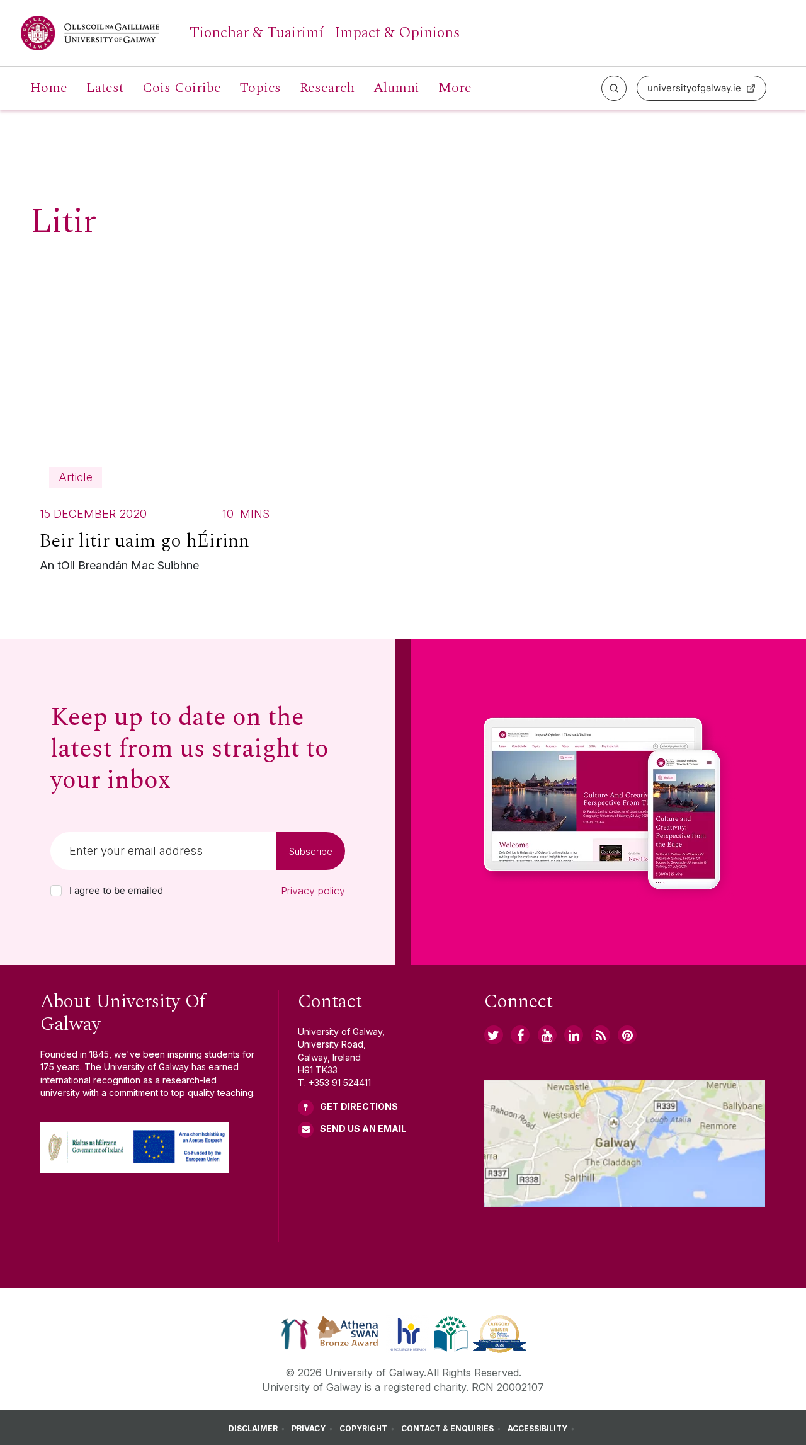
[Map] (625, 1143)
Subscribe (310, 851)
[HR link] (407, 1333)
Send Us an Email (363, 1128)
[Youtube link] (547, 1034)
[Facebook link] (520, 1034)
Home (48, 88)
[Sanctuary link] (294, 1333)
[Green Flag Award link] (451, 1333)
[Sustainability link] (499, 1333)
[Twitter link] (493, 1034)
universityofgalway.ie (694, 88)
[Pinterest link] (627, 1034)
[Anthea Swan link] (348, 1333)
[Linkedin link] (573, 1034)
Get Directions (359, 1106)
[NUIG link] (600, 1034)
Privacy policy (313, 890)
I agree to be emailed (116, 890)
